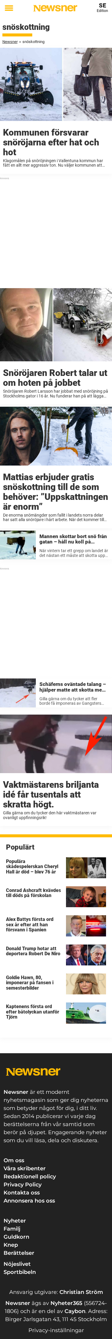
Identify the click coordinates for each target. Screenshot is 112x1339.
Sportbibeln (20, 1272)
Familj (12, 1229)
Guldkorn (16, 1237)
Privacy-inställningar (56, 1330)
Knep (11, 1245)
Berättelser (19, 1253)
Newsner (10, 41)
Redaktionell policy (30, 1176)
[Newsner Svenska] (55, 8)
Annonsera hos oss (29, 1200)
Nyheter (15, 1220)
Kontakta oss (22, 1192)
